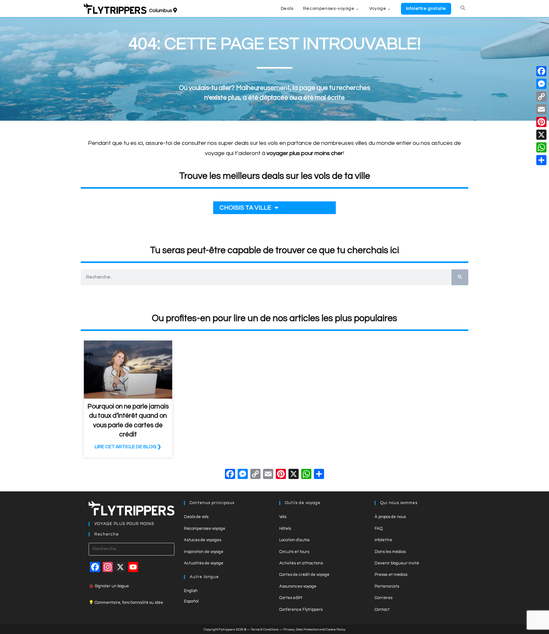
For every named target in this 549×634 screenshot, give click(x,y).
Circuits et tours (294, 552)
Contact (382, 609)
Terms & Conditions (265, 629)
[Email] (541, 109)
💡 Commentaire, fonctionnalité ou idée (126, 602)
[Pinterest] (541, 122)
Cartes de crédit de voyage (304, 574)
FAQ (379, 528)
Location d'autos (294, 540)
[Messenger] (541, 84)
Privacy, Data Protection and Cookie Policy (314, 629)
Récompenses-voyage (204, 528)
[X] (293, 475)
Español (191, 601)
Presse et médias (391, 574)
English (191, 591)
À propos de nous (390, 517)
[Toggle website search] (463, 8)
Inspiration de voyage (203, 552)
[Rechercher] (459, 277)
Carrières (383, 598)
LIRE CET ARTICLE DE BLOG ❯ (128, 446)
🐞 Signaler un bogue (109, 586)
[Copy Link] (255, 475)
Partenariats (387, 586)
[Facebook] (230, 475)
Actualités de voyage (203, 563)
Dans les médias (390, 552)
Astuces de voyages (202, 540)
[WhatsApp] (541, 147)
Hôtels (285, 528)
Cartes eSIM (290, 598)
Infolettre (383, 540)
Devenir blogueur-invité (397, 563)
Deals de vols (196, 517)
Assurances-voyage (297, 586)
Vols (282, 517)
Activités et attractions (301, 563)
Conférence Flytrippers (300, 609)
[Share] (541, 160)
